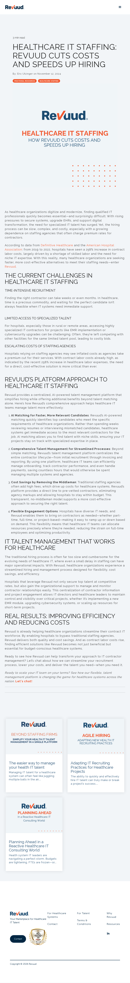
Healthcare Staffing (49, 81)
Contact (18, 938)
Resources (113, 924)
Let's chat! (23, 681)
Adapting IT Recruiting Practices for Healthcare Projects (92, 767)
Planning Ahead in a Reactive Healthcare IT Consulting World (29, 846)
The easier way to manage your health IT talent (32, 765)
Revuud (10, 266)
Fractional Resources (24, 81)
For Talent (83, 913)
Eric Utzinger (25, 73)
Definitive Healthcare (57, 245)
